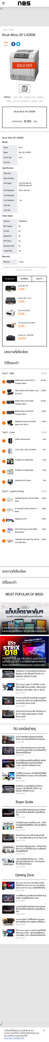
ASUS (9, 101)
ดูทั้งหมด (44, 373)
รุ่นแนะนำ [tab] (39, 279)
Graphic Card (29, 97)
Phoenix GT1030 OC (21, 101)
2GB (40, 101)
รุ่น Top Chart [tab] (9, 279)
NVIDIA (34, 101)
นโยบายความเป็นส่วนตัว (14, 1038)
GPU (21, 97)
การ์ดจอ (40, 97)
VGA (15, 97)
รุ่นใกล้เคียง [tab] (24, 279)
